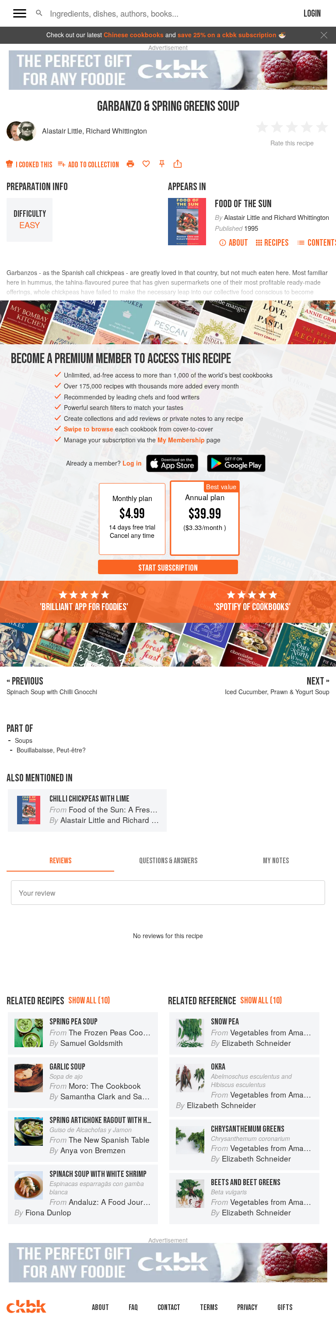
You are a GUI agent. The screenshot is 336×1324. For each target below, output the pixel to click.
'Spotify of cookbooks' (252, 607)
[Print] (130, 164)
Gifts (284, 1307)
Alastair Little (62, 131)
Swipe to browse (88, 428)
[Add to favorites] (146, 164)
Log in (132, 463)
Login (312, 14)
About (238, 242)
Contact (169, 1307)
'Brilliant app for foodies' (84, 607)
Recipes (276, 242)
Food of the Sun (243, 204)
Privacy (247, 1307)
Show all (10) (89, 1000)
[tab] (60, 861)
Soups (23, 740)
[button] (39, 13)
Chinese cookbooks (134, 34)
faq (133, 1307)
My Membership (181, 439)
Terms (208, 1307)
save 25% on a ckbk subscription (227, 34)
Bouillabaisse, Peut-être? (51, 749)
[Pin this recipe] (162, 164)
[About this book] (187, 202)
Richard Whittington (116, 131)
